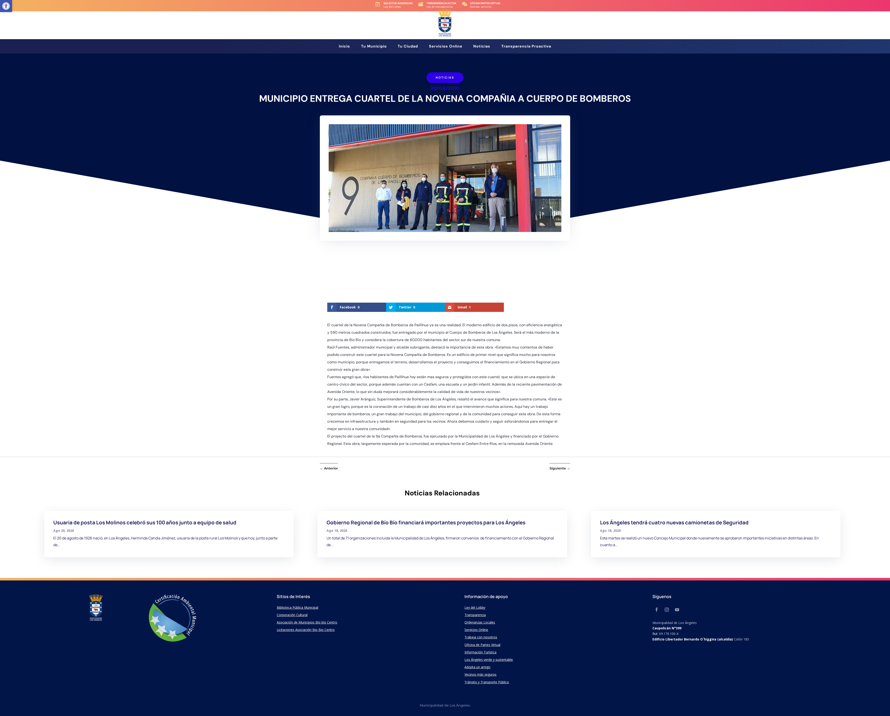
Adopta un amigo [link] (477, 667)
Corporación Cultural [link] (292, 615)
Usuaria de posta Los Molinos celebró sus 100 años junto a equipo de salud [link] (144, 522)
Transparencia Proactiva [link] (526, 47)
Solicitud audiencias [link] (398, 3)
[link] (6, 6)
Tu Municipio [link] (374, 47)
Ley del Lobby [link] (474, 607)
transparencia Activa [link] (441, 3)
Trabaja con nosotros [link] (480, 637)
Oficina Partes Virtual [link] (485, 3)
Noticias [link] (481, 47)
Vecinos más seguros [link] (480, 674)
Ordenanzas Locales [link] (479, 622)
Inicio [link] (344, 47)
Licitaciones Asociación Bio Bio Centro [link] (306, 629)
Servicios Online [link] (445, 47)
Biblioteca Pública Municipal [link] (297, 607)
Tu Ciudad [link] (408, 47)
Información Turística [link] (480, 652)
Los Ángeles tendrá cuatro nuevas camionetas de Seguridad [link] (674, 522)
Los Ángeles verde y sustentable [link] (488, 659)
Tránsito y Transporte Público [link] (486, 682)
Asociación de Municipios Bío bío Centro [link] (307, 622)
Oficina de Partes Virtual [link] (482, 645)
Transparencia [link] (475, 615)
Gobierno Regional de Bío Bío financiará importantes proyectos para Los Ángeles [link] (426, 522)
